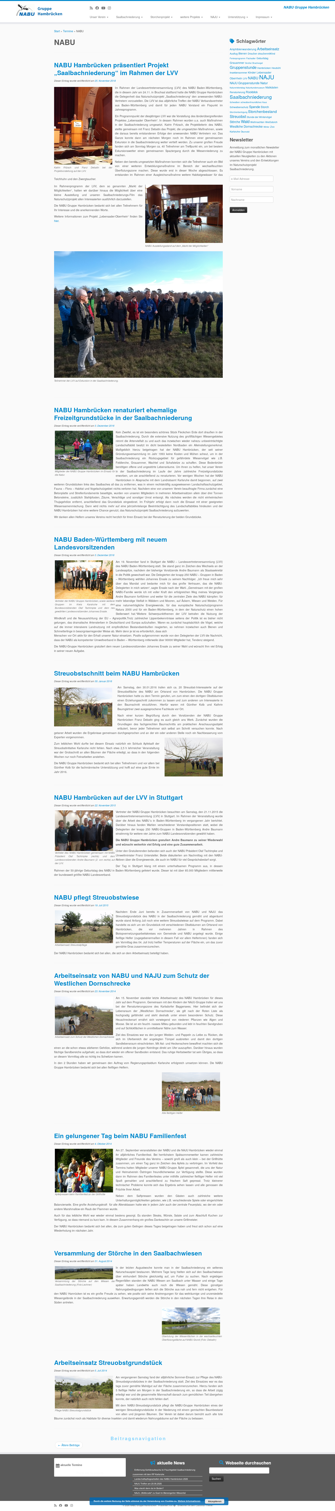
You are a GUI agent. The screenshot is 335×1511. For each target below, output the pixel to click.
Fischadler (251, 58)
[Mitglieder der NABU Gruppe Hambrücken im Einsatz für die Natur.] (84, 450)
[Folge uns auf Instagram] (110, 7)
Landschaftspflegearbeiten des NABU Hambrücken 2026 (161, 1478)
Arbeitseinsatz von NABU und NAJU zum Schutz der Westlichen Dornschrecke (131, 979)
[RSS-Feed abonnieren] (92, 7)
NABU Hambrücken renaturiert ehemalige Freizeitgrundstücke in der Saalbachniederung (123, 413)
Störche (235, 122)
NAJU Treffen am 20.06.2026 (148, 1483)
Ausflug (234, 53)
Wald (245, 121)
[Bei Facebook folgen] (98, 7)
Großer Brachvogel (254, 63)
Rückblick (252, 92)
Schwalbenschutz (239, 107)
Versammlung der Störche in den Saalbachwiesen (128, 1252)
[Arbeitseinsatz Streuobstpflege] (84, 926)
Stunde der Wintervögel (259, 117)
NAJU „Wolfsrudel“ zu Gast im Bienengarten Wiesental (160, 1492)
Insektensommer (238, 72)
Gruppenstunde (243, 67)
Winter (266, 126)
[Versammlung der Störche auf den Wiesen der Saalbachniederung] (84, 1272)
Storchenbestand (262, 111)
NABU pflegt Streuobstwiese (96, 897)
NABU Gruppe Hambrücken (143, 1505)
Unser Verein (98, 17)
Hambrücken (264, 67)
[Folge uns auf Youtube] (104, 7)
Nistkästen (271, 87)
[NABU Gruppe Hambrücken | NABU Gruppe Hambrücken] (38, 9)
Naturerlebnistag (237, 87)
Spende (254, 106)
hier (56, 221)
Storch (265, 107)
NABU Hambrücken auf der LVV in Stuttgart (118, 797)
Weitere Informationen (189, 1501)
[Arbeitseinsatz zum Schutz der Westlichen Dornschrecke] (84, 1015)
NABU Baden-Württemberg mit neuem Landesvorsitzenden (110, 543)
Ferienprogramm (237, 58)
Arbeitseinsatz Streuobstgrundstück (108, 1362)
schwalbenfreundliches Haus (254, 102)
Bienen (242, 53)
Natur (264, 83)
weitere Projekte (190, 17)
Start (57, 31)
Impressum (263, 17)
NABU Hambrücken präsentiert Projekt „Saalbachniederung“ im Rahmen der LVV (116, 68)
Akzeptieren (214, 1501)
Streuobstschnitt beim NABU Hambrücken (117, 673)
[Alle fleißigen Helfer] (191, 1091)
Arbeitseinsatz (268, 48)
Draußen (252, 53)
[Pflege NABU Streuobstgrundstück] (84, 1392)
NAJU (214, 17)
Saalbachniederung (128, 17)
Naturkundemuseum (255, 87)
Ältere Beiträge (69, 1445)
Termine (68, 31)
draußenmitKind (266, 53)
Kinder (252, 72)
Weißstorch (271, 122)
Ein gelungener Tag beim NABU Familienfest (120, 1135)
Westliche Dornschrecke (246, 126)
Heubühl (276, 67)
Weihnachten (257, 122)
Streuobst (238, 116)
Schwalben (235, 102)
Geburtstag (262, 58)
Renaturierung (237, 92)
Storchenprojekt (160, 17)
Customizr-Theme (204, 1505)
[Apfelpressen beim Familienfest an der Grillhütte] (84, 1170)
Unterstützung (237, 17)
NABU (253, 77)
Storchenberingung (238, 112)
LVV (245, 78)
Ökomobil (245, 131)
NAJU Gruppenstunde (245, 83)
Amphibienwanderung (243, 49)
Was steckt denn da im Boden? (149, 1488)
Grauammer (237, 63)
